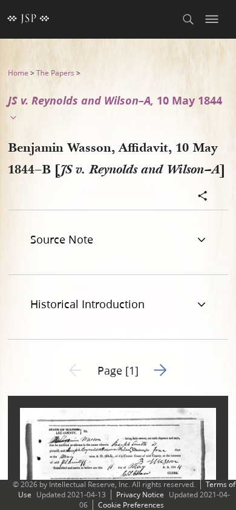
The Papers (55, 73)
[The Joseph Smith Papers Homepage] (28, 19)
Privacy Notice (140, 494)
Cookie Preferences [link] (131, 505)
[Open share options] (203, 197)
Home (18, 73)
